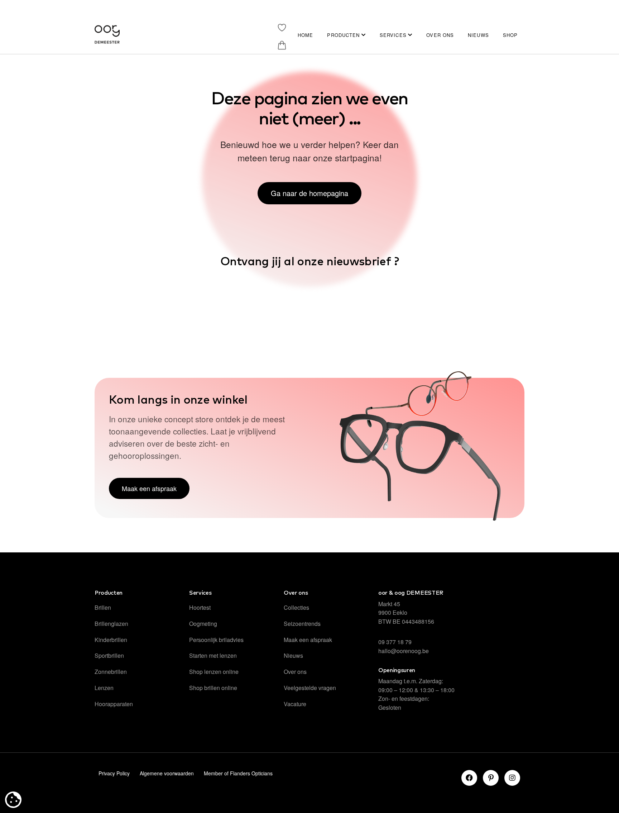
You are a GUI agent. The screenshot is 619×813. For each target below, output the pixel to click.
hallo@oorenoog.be (403, 651)
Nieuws (293, 655)
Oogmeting (203, 623)
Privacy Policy (114, 773)
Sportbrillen (109, 655)
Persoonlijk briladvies (216, 640)
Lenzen (104, 688)
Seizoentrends (302, 623)
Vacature (295, 704)
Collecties (296, 607)
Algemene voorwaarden (167, 773)
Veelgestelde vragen (310, 688)
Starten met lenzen (213, 655)
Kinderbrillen (111, 640)
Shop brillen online (213, 688)
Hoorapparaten (114, 704)
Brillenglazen (111, 623)
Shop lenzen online (214, 671)
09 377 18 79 (395, 642)
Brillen (103, 607)
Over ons (295, 671)
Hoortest (200, 607)
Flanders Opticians (251, 773)
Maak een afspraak (308, 640)
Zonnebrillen (111, 671)
